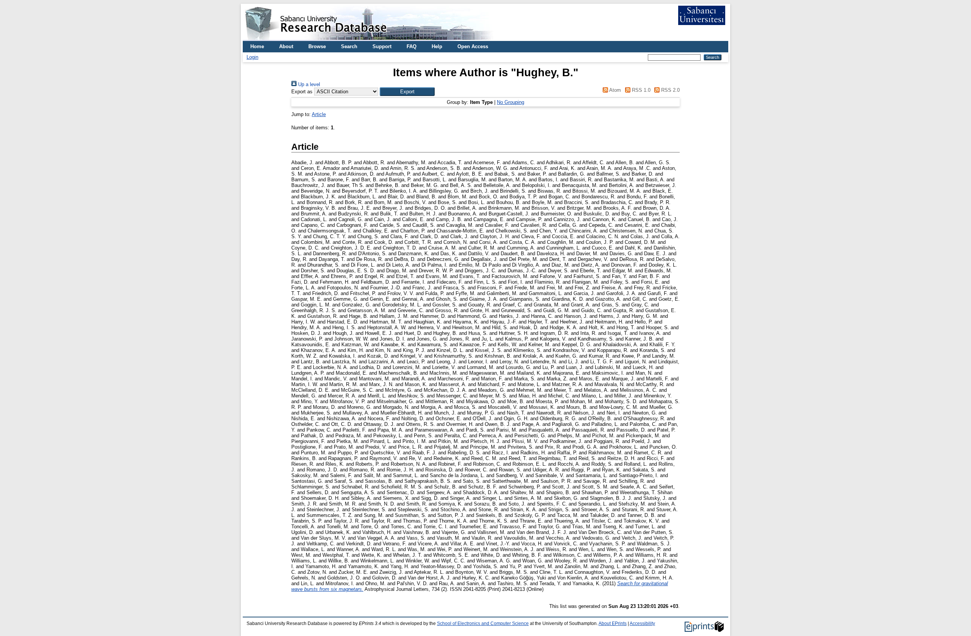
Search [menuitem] (349, 46)
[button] (407, 91)
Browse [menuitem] (317, 46)
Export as (302, 91)
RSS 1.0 (640, 90)
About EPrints (613, 623)
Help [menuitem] (437, 46)
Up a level (308, 84)
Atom (614, 90)
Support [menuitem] (381, 46)
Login (252, 57)
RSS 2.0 (670, 90)
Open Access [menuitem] (472, 46)
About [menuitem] (286, 46)
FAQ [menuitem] (411, 46)
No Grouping (510, 102)
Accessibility (642, 623)
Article (319, 114)
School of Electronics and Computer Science (483, 623)
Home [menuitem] (257, 46)
